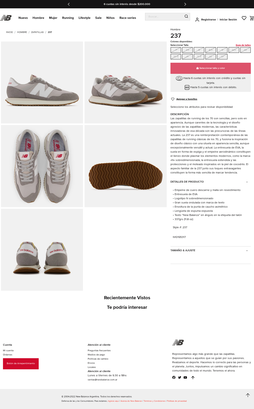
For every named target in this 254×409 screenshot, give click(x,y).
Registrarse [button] (208, 19)
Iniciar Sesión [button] (228, 19)
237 (50, 32)
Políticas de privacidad (177, 401)
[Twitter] (179, 377)
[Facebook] (173, 377)
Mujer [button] (53, 18)
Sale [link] (98, 18)
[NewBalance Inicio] (6, 18)
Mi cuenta (8, 350)
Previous (69, 4)
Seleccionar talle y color (212, 68)
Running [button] (68, 18)
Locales (92, 367)
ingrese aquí (113, 401)
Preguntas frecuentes (99, 350)
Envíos (91, 363)
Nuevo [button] (23, 18)
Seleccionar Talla (210, 45)
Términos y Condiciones (154, 401)
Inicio (9, 32)
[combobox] (164, 16)
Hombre (22, 32)
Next (185, 4)
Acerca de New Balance (131, 401)
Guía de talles (243, 45)
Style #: (177, 227)
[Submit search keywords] (186, 16)
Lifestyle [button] (84, 18)
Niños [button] (110, 18)
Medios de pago (96, 354)
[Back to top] (192, 377)
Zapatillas (37, 32)
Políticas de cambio (98, 358)
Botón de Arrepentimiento (21, 363)
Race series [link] (127, 18)
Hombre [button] (38, 18)
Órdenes (7, 354)
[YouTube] (185, 377)
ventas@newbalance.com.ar (102, 379)
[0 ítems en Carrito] (252, 18)
